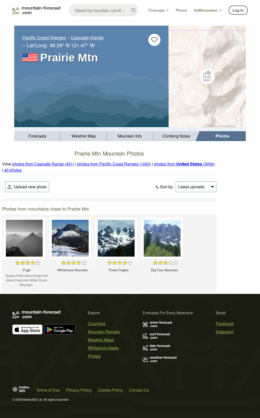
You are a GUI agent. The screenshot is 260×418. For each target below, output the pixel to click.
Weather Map (84, 136)
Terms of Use (48, 390)
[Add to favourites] (154, 40)
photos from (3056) (184, 164)
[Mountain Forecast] (36, 10)
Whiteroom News (103, 348)
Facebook (225, 323)
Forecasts (157, 10)
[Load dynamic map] (207, 76)
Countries (96, 323)
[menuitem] (37, 136)
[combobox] (103, 10)
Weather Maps (101, 340)
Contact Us (139, 390)
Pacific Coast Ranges (44, 37)
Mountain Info (130, 136)
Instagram (225, 332)
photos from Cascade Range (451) (43, 164)
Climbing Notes (176, 136)
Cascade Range (87, 37)
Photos (181, 10)
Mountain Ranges (104, 332)
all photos (13, 170)
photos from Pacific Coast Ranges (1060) (114, 164)
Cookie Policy (110, 390)
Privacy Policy (79, 390)
